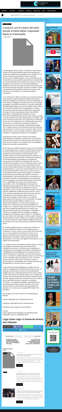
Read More (19, 365)
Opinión (9, 24)
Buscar (47, 22)
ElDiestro (21, 10)
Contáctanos (51, 10)
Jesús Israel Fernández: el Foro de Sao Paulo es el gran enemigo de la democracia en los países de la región (28, 374)
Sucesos (9, 389)
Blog (43, 10)
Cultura (12, 10)
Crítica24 (28, 10)
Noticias (4, 10)
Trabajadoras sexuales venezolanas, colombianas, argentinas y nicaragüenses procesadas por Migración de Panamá (29, 391)
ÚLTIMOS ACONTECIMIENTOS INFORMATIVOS (53, 349)
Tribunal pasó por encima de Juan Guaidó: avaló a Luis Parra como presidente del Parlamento (29, 355)
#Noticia (5, 24)
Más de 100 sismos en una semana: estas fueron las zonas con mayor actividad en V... (33, 15)
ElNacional (36, 10)
